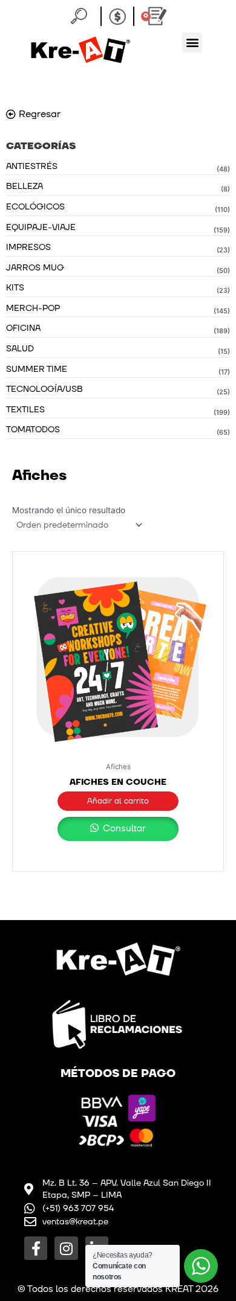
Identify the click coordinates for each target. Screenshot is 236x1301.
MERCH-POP (33, 308)
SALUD (20, 348)
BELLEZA (24, 186)
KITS (15, 287)
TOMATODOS (33, 429)
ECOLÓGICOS (35, 207)
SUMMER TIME (36, 369)
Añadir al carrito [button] (118, 801)
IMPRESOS (28, 247)
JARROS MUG (35, 267)
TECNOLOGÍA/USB (44, 389)
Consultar (123, 828)
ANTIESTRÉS (31, 166)
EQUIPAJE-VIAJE (41, 227)
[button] (192, 43)
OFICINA (23, 328)
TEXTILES (25, 409)
